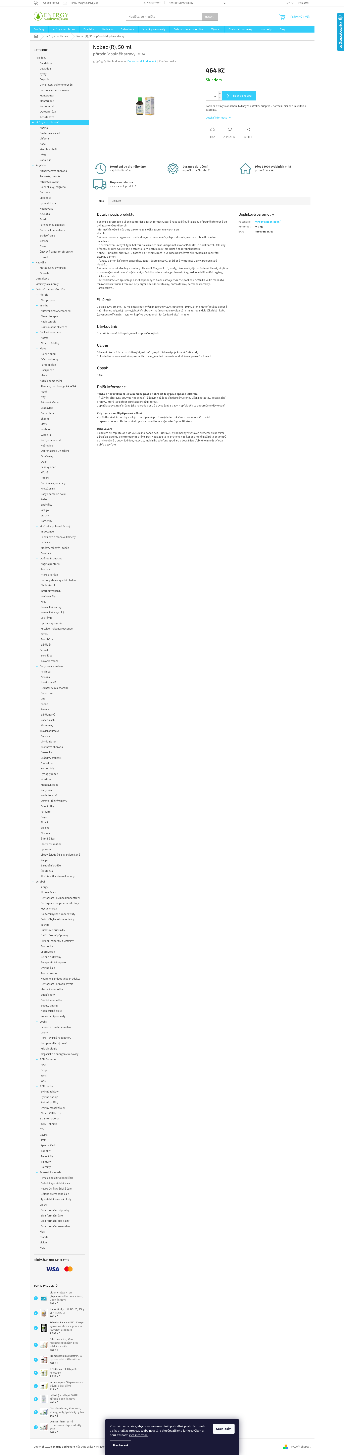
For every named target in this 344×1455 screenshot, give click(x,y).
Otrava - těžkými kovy (54, 801)
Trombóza (47, 639)
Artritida (46, 672)
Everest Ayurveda (50, 1172)
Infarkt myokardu (51, 591)
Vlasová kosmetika (52, 989)
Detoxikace (42, 279)
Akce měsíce (48, 893)
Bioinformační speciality (55, 1221)
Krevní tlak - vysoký (52, 612)
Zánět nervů (48, 715)
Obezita (44, 273)
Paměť (44, 219)
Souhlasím (224, 1429)
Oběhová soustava (51, 559)
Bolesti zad (47, 693)
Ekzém (45, 419)
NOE (42, 1248)
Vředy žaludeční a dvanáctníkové (60, 855)
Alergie (44, 295)
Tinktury (46, 1162)
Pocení (45, 478)
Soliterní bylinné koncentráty (58, 914)
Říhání (44, 822)
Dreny (44, 1033)
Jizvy (44, 424)
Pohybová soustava (51, 666)
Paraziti (44, 650)
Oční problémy (49, 359)
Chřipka (44, 139)
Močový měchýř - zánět (55, 548)
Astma (44, 338)
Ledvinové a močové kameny (58, 537)
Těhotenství (47, 117)
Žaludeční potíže (51, 866)
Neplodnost (47, 106)
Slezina (45, 828)
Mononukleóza (49, 785)
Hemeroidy (47, 769)
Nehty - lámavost (51, 440)
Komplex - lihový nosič (54, 1043)
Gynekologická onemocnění (56, 85)
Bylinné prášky (49, 1103)
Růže (44, 500)
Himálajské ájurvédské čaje (57, 1178)
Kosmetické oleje (51, 1011)
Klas (42, 1232)
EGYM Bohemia (48, 1124)
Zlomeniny (47, 726)
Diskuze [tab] (116, 201)
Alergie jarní (48, 300)
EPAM (43, 1140)
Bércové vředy (50, 402)
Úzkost (44, 257)
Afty (43, 397)
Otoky (44, 634)
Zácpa (44, 860)
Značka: (167, 61)
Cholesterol (48, 586)
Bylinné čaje (48, 968)
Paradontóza (48, 365)
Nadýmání (46, 790)
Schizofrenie (47, 236)
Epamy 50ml (48, 1146)
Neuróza (45, 214)
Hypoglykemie (49, 774)
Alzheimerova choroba (53, 171)
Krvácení (46, 429)
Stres (43, 246)
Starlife (44, 1237)
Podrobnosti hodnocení (142, 61)
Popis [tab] (100, 201)
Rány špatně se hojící (53, 494)
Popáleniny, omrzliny (53, 483)
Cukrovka (46, 753)
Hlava (43, 349)
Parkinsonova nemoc (52, 225)
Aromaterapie (49, 973)
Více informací (138, 1435)
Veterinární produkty (53, 1016)
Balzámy (46, 1167)
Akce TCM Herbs (51, 1113)
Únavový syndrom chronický (56, 252)
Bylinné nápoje (49, 1097)
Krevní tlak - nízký (51, 607)
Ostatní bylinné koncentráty (57, 919)
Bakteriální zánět (50, 133)
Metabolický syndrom (53, 268)
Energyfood (48, 952)
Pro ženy (41, 58)
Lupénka (46, 435)
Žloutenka (47, 871)
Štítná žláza (48, 839)
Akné (44, 392)
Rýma (43, 155)
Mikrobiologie (49, 1049)
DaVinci (44, 1135)
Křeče (44, 704)
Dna (43, 699)
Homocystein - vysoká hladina (58, 580)
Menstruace (47, 101)
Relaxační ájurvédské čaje (56, 1189)
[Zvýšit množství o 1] (220, 93)
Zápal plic (45, 160)
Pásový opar (48, 467)
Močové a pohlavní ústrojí (55, 526)
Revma (45, 710)
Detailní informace (216, 118)
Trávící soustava (49, 731)
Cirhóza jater (48, 742)
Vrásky (45, 516)
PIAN (43, 1065)
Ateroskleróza (49, 575)
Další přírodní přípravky (54, 936)
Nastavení (120, 1445)
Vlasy (44, 376)
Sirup (44, 1070)
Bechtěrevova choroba (54, 688)
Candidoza (46, 63)
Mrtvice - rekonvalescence (57, 629)
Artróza (45, 677)
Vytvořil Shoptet (300, 1447)
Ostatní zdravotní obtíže (50, 290)
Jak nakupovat (151, 3)
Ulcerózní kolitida (51, 844)
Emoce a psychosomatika (56, 1027)
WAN (43, 1081)
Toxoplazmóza (49, 661)
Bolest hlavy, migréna (53, 187)
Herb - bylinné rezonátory (56, 1038)
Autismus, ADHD (49, 182)
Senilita (44, 241)
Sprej (44, 1076)
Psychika (41, 166)
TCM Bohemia (48, 1059)
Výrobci (40, 882)
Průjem (45, 817)
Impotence (47, 532)
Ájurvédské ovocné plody (56, 1199)
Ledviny (45, 543)
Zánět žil (46, 645)
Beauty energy (49, 1006)
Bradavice (47, 408)
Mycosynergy (49, 909)
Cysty (43, 74)
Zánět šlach (48, 720)
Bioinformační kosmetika (55, 1226)
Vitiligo (45, 510)
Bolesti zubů (48, 354)
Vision (43, 1243)
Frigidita (45, 79)
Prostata (46, 553)
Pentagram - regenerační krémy (60, 903)
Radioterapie (48, 322)
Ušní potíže (47, 370)
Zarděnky (46, 521)
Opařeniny (47, 456)
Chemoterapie (49, 316)
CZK (288, 3)
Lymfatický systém (52, 623)
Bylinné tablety (50, 1092)
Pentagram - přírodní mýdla (57, 984)
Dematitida (47, 413)
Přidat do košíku (242, 95)
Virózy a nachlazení (47, 123)
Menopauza (47, 96)
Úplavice (46, 849)
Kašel (43, 144)
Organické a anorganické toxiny (60, 1054)
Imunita (44, 306)
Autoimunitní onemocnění (56, 311)
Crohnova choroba (52, 747)
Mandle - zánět (48, 149)
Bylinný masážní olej (53, 1108)
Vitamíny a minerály (47, 284)
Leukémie (46, 618)
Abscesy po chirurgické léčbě (59, 386)
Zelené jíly (47, 1156)
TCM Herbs (46, 1086)
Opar (44, 462)
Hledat (210, 16)
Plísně (44, 473)
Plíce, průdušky (50, 343)
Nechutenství (49, 796)
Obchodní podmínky (181, 3)
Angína (44, 128)
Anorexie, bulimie (50, 176)
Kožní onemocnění (51, 381)
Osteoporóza (48, 112)
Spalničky (46, 505)
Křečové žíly (48, 596)
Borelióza (46, 656)
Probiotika (47, 946)
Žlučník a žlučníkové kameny (58, 876)
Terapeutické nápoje (53, 962)
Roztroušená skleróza (54, 327)
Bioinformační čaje (52, 1216)
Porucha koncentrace (52, 230)
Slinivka (45, 833)
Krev (43, 602)
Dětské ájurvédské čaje (55, 1194)
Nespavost (46, 209)
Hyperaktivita (48, 203)
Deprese (45, 192)
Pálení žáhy (47, 806)
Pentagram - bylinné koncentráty (60, 898)
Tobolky (46, 1151)
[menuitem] (39, 29)
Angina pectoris (50, 564)
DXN (42, 1129)
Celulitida (45, 69)
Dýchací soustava (50, 333)
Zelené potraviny (51, 957)
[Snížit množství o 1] (220, 98)
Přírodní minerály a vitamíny (57, 941)
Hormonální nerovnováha (54, 90)
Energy (44, 887)
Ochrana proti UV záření (55, 451)
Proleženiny (48, 489)
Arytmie (45, 569)
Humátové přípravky (53, 930)
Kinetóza (46, 779)
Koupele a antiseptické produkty (60, 979)
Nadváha (41, 263)
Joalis (43, 1022)
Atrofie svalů (48, 683)
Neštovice (47, 446)
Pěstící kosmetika (51, 1000)
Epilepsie (45, 198)
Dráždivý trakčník (51, 758)
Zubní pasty (48, 995)
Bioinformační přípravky (55, 1210)
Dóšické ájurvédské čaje (55, 1183)
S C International (49, 1119)
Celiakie (45, 736)
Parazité (46, 812)
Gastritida (47, 763)
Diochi (43, 1205)
